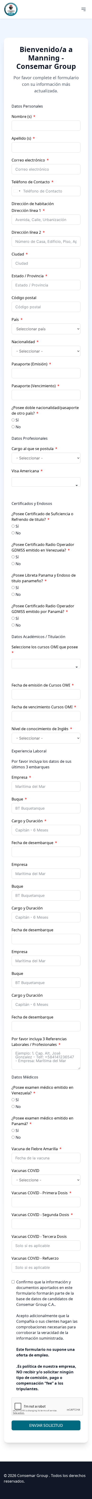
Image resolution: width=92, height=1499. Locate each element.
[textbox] (46, 481)
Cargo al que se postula (33, 448)
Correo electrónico (28, 160)
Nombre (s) (22, 116)
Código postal (24, 297)
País (15, 319)
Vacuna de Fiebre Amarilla (35, 1148)
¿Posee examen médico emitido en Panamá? (42, 1121)
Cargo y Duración (27, 820)
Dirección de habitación (33, 203)
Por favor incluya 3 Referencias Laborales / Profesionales (39, 1041)
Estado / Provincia (28, 275)
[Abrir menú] (83, 9)
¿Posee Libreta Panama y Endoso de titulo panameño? (44, 578)
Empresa (19, 777)
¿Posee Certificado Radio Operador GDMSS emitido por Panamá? (43, 608)
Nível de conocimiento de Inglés (40, 728)
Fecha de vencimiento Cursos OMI (42, 707)
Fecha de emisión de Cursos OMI (41, 685)
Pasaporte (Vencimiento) (34, 385)
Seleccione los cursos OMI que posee (45, 647)
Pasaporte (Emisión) (29, 364)
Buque (17, 799)
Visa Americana (25, 470)
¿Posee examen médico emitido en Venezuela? (42, 1090)
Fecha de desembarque (32, 842)
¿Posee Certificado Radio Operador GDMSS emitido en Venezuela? (43, 547)
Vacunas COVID (25, 1170)
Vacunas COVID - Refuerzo (35, 1258)
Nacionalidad (23, 341)
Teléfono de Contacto (31, 181)
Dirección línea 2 (26, 232)
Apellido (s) (21, 138)
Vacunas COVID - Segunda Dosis (40, 1214)
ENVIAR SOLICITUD (46, 1425)
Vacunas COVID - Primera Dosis (40, 1192)
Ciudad (18, 254)
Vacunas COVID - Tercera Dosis (39, 1236)
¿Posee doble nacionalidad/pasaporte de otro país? (45, 410)
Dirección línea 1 (26, 210)
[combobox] (17, 191)
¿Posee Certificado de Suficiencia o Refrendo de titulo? (42, 516)
